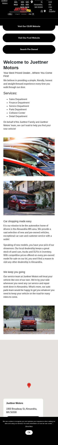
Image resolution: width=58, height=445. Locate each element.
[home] (42, 11)
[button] (29, 385)
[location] (32, 2)
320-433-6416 (22, 4)
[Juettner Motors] (22, 11)
